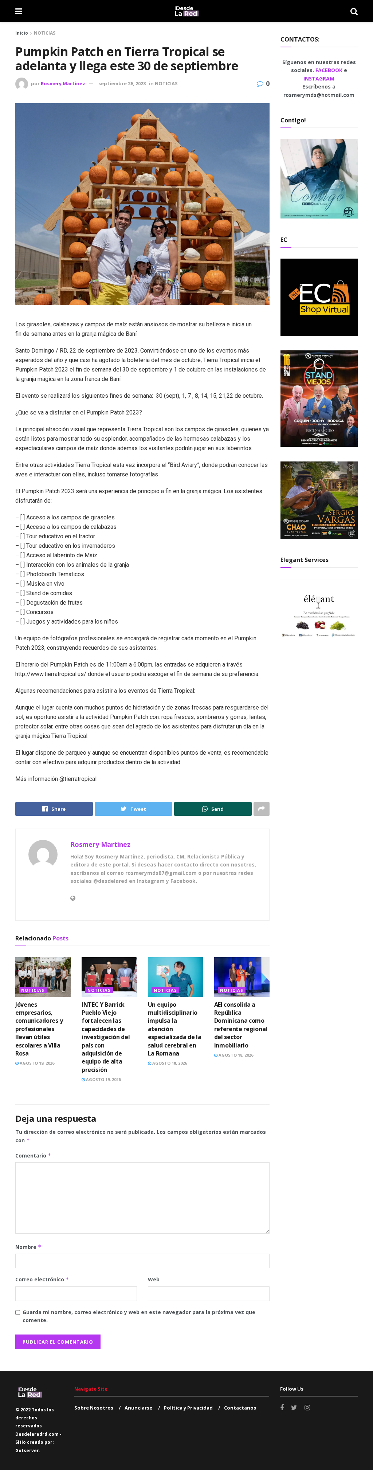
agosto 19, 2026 (36, 1063)
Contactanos (240, 1407)
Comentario (33, 1155)
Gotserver (27, 1450)
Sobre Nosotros (93, 1407)
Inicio (21, 33)
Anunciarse (138, 1407)
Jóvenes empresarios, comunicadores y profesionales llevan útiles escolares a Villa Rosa (39, 1029)
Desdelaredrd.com (37, 1434)
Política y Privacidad (188, 1407)
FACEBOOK (329, 70)
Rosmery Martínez (63, 83)
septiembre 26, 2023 (122, 83)
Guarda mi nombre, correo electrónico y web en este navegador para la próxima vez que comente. (139, 1316)
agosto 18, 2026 (169, 1063)
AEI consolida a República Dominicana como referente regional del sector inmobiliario (240, 1025)
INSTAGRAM (318, 78)
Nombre (28, 1246)
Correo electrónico (42, 1279)
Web (154, 1279)
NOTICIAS (44, 33)
